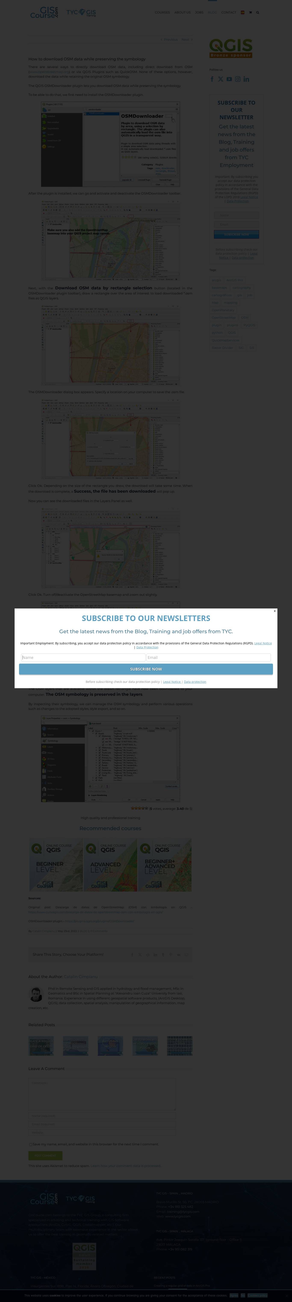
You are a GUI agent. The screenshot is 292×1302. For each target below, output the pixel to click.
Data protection (195, 682)
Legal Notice (263, 643)
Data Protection (147, 647)
